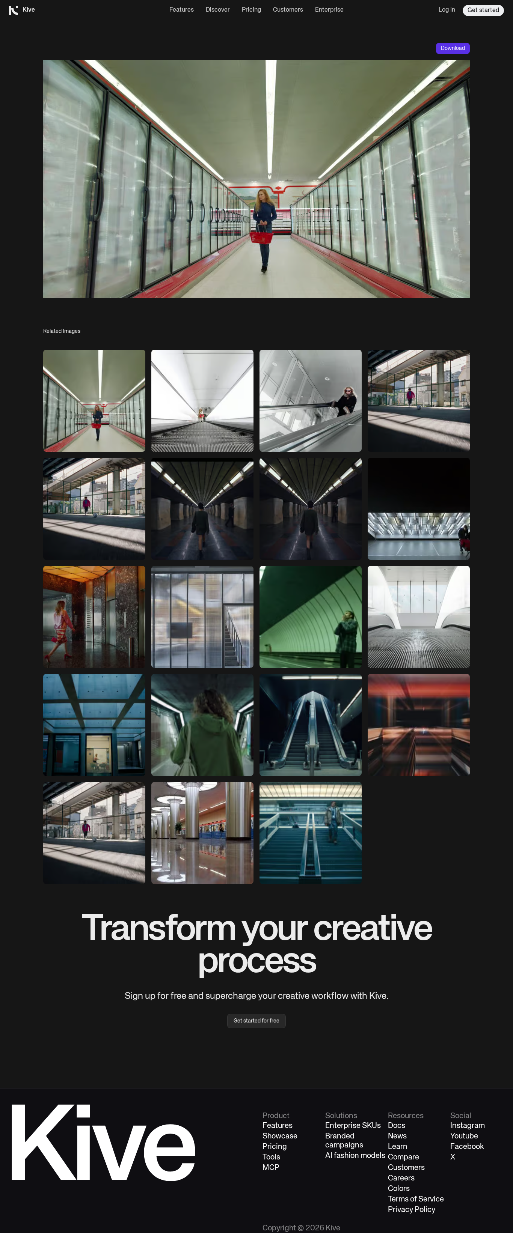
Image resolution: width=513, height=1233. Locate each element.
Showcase (280, 1136)
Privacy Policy (411, 1210)
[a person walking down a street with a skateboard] (94, 833)
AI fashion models (355, 1156)
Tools (271, 1157)
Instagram (467, 1126)
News (397, 1136)
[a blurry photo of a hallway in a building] (419, 725)
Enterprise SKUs (353, 1126)
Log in (447, 10)
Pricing (251, 10)
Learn (397, 1147)
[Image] (94, 401)
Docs (396, 1126)
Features (181, 10)
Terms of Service (416, 1199)
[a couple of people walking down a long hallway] (202, 401)
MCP (271, 1168)
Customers (288, 10)
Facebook (467, 1147)
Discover (218, 10)
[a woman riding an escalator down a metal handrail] (311, 401)
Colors (399, 1189)
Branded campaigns (344, 1140)
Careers (401, 1178)
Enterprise (329, 10)
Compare (403, 1157)
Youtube (464, 1136)
